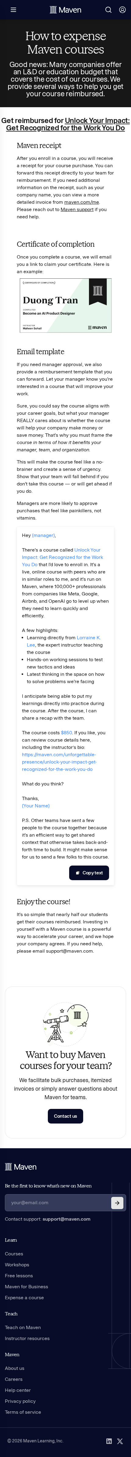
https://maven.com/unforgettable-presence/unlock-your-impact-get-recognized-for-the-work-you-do (59, 762)
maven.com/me (81, 202)
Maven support (77, 209)
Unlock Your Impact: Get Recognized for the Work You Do (68, 124)
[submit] (117, 1203)
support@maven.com (66, 1219)
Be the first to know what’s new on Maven (48, 1186)
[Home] (20, 1167)
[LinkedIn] (109, 1441)
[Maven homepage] (65, 9)
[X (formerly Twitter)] (120, 1441)
